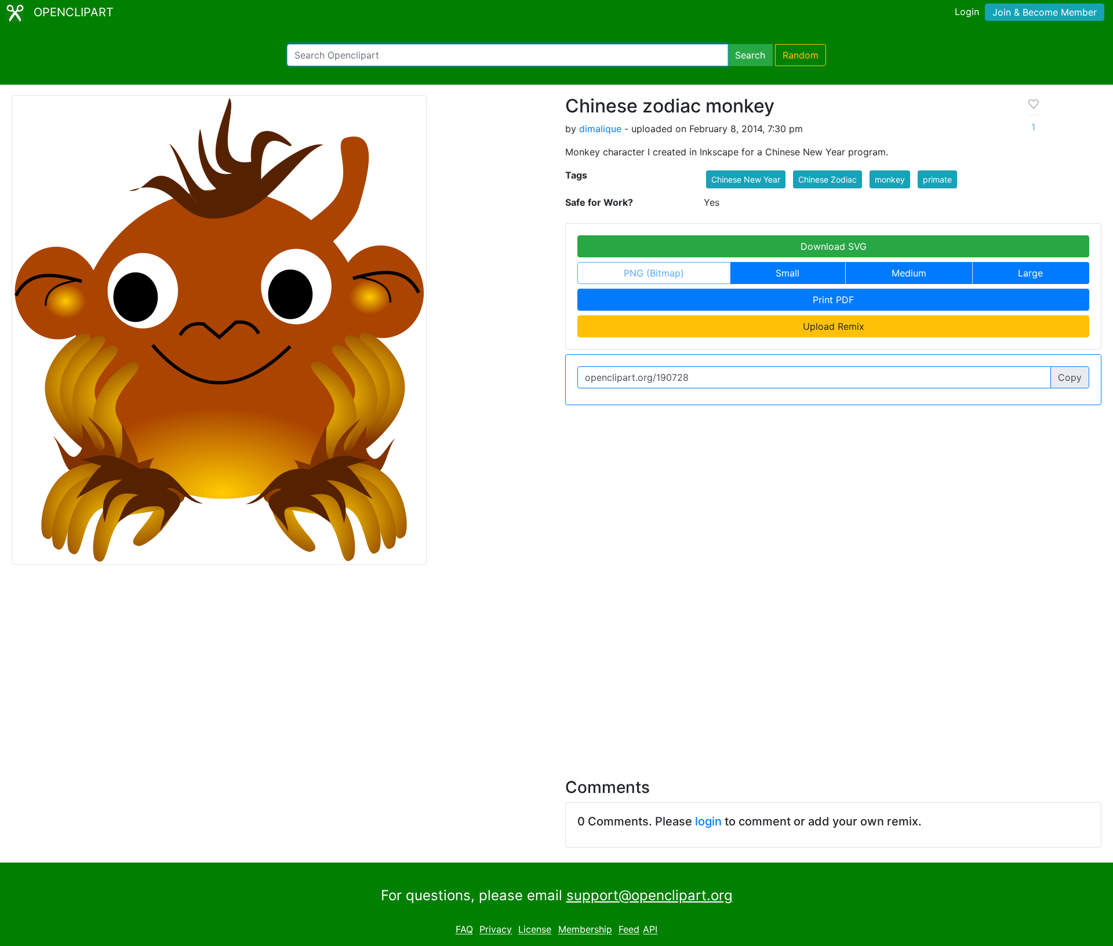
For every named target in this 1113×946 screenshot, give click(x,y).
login (708, 821)
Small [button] (787, 273)
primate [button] (937, 179)
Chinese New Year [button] (745, 179)
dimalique (600, 128)
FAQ (464, 930)
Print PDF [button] (833, 299)
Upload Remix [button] (833, 326)
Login (967, 11)
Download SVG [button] (834, 246)
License (534, 930)
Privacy (495, 930)
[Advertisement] (556, 664)
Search (750, 55)
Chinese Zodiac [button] (827, 179)
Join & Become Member (1044, 12)
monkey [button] (890, 179)
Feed (629, 930)
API (650, 930)
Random (801, 55)
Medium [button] (909, 273)
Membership (585, 930)
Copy (1070, 377)
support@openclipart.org (649, 895)
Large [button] (1030, 273)
